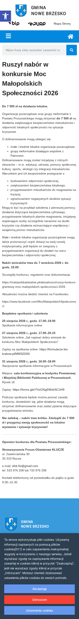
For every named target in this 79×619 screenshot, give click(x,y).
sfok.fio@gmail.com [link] (25, 466)
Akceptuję (39, 589)
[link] (5, 16)
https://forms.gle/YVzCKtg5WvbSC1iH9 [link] (38, 389)
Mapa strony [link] (62, 23)
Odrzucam (39, 599)
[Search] (71, 50)
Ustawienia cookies (39, 610)
